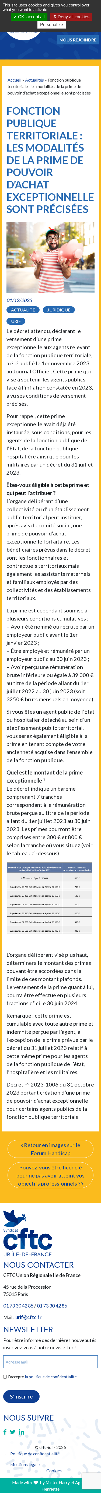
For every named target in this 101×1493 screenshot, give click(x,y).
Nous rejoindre (78, 39)
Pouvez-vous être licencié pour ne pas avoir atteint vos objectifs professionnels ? (50, 1175)
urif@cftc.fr (28, 1317)
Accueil (14, 79)
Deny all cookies (73, 17)
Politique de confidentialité (35, 1453)
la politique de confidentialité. (51, 1376)
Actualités (34, 79)
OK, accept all (31, 17)
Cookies (54, 1470)
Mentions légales (25, 1464)
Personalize (51, 24)
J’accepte (43, 1376)
